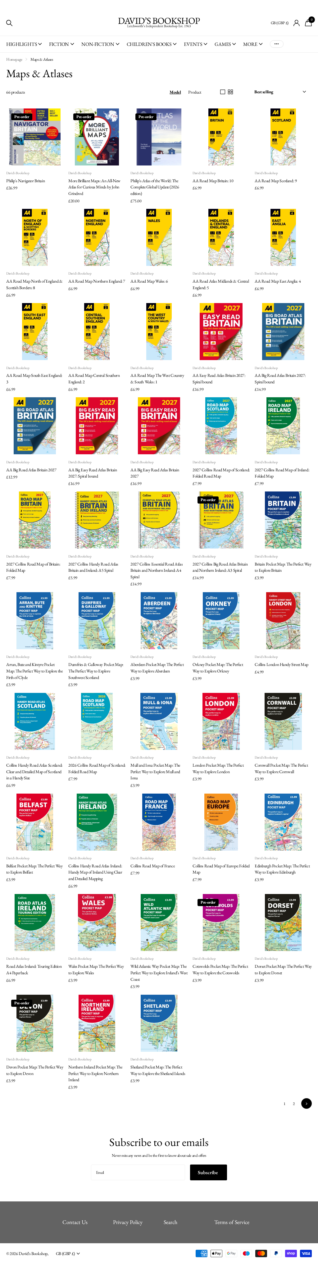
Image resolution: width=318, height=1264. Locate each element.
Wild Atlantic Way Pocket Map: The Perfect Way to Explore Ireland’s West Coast (158, 972)
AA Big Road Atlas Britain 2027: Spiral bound (280, 378)
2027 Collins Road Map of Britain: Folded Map (33, 567)
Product (194, 92)
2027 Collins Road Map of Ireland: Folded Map (282, 473)
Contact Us (75, 1222)
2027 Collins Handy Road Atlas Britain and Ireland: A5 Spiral (93, 567)
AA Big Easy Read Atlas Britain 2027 (154, 473)
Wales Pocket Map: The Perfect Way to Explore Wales (96, 969)
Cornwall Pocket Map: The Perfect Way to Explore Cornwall (281, 768)
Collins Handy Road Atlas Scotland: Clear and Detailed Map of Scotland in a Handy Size (34, 771)
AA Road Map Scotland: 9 (276, 180)
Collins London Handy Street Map (281, 664)
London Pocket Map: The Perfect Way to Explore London (218, 768)
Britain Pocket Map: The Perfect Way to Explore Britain (283, 567)
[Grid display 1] (222, 92)
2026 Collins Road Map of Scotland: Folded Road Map (96, 768)
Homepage (14, 59)
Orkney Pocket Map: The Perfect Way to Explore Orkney (218, 668)
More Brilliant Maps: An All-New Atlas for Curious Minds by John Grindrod (94, 187)
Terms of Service (231, 1222)
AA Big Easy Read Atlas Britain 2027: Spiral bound (92, 473)
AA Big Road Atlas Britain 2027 (31, 470)
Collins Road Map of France (152, 866)
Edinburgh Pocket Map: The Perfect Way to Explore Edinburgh (282, 869)
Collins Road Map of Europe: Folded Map (221, 869)
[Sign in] (296, 23)
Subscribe (208, 1172)
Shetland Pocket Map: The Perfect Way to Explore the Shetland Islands (157, 1070)
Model (175, 92)
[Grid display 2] (230, 92)
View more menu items (277, 44)
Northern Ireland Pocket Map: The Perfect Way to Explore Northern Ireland (95, 1073)
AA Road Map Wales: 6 (149, 281)
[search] (9, 23)
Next (306, 1103)
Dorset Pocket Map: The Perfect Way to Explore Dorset (283, 969)
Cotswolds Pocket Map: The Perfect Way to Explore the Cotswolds (220, 969)
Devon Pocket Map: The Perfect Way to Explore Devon (34, 1070)
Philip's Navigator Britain (25, 180)
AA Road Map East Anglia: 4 (278, 281)
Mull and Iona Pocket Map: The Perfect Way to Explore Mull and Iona (155, 771)
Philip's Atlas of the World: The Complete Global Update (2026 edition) (154, 187)
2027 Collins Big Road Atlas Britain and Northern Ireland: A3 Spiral (220, 567)
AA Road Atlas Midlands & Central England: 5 (221, 284)
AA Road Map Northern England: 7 (96, 281)
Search (170, 1222)
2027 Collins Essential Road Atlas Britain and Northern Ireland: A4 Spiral (156, 570)
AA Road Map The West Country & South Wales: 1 (157, 378)
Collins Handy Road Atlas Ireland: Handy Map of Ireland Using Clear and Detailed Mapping (95, 872)
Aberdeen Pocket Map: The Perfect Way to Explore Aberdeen (157, 668)
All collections (24, 47)
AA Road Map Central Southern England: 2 (94, 378)
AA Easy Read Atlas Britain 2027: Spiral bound (219, 378)
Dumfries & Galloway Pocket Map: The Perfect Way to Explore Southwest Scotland (95, 671)
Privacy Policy (128, 1222)
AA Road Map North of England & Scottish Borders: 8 (34, 284)
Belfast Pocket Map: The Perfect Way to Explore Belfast (34, 869)
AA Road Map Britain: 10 (213, 180)
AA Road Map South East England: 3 (34, 378)
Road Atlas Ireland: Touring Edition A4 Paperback (33, 969)
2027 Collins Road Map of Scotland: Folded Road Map (221, 473)
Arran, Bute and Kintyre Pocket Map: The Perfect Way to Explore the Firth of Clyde (34, 671)
